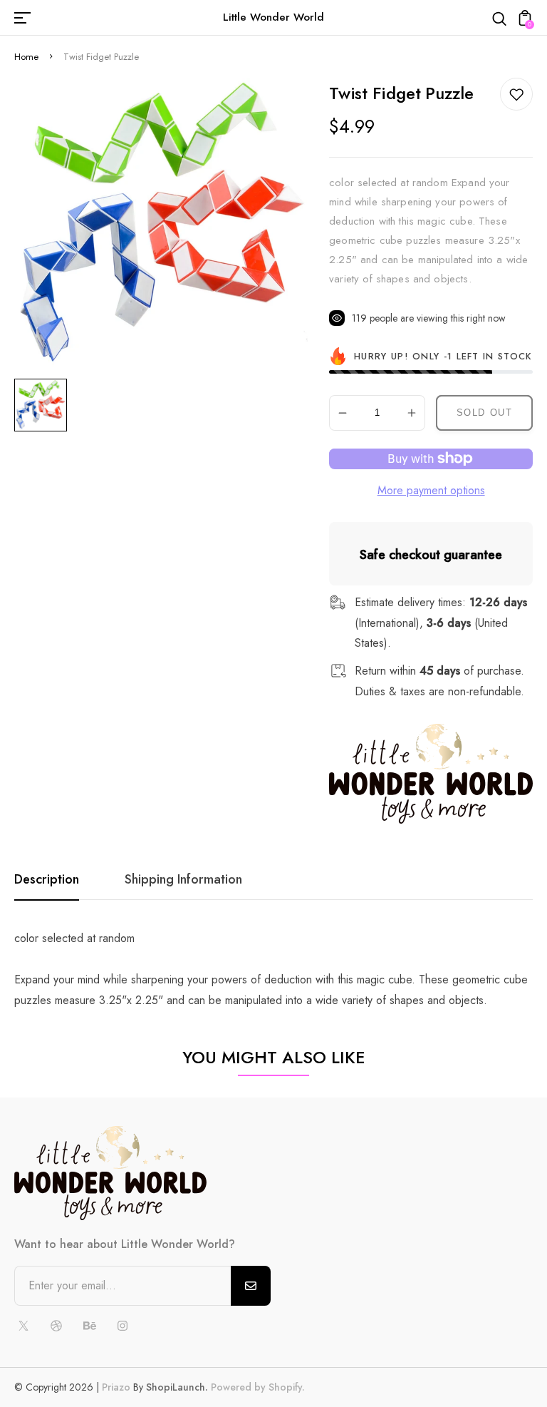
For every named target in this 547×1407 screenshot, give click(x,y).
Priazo (116, 1387)
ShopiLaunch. (177, 1387)
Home (26, 56)
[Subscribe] (251, 1286)
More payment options (431, 490)
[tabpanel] (44, 405)
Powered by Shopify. (256, 1387)
